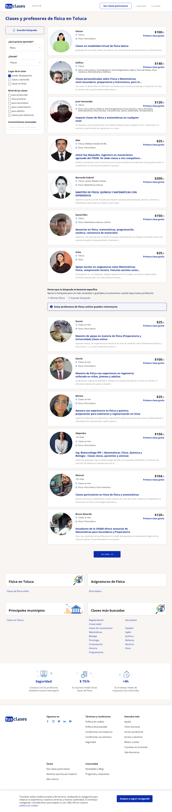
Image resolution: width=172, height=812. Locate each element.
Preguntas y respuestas (97, 774)
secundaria (131, 620)
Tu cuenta (155, 6)
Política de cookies (94, 721)
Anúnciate (141, 6)
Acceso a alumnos (133, 736)
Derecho (129, 644)
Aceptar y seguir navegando (135, 798)
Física (128, 648)
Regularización (96, 620)
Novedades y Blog (94, 768)
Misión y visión (131, 742)
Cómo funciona (132, 726)
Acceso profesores (133, 731)
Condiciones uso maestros (98, 731)
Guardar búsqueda (80, 297)
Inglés (128, 632)
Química (129, 636)
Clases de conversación (101, 628)
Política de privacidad (96, 726)
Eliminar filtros (57, 297)
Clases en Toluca (15, 620)
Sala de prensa (131, 752)
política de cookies (28, 805)
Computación (96, 644)
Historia (93, 648)
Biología (93, 636)
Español (129, 628)
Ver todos (105, 554)
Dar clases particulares (115, 5)
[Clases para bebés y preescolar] (142, 624)
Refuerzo (129, 640)
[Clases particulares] (15, 9)
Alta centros (52, 779)
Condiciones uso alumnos (98, 736)
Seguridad (90, 742)
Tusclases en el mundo (136, 747)
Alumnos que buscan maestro (61, 774)
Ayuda (127, 721)
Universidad (95, 624)
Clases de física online (18, 591)
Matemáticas (95, 632)
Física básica (95, 591)
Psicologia (94, 640)
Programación (96, 652)
